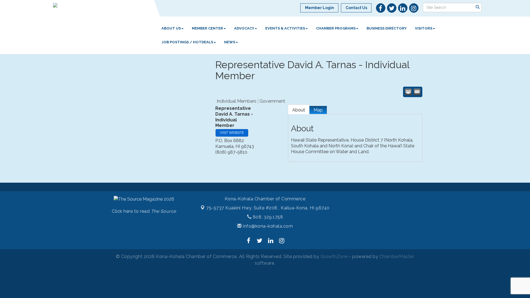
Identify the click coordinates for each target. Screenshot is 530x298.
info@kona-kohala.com (267, 226)
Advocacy (244, 28)
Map (318, 110)
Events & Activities (285, 28)
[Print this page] (408, 92)
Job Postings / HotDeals (187, 42)
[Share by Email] (417, 92)
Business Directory (387, 28)
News (229, 42)
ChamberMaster (397, 256)
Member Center (207, 28)
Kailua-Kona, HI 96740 (268, 208)
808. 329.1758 (267, 217)
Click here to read (144, 211)
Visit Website (232, 133)
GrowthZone (334, 256)
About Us (171, 28)
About (298, 110)
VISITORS (423, 28)
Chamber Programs (336, 28)
